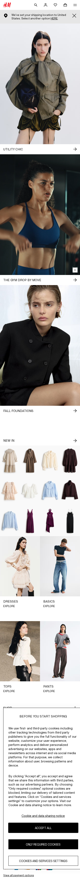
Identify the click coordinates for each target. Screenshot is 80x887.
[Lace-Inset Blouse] (10, 521)
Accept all (43, 828)
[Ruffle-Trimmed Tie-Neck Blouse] (50, 461)
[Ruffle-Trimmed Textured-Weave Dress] (10, 461)
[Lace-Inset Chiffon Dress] (30, 521)
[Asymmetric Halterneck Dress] (50, 521)
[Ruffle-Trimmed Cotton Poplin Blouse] (50, 491)
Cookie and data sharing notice (43, 815)
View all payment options (18, 875)
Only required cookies (43, 844)
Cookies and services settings (43, 861)
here (54, 18)
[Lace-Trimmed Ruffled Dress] (10, 491)
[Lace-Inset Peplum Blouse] (30, 491)
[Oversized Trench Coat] (30, 461)
